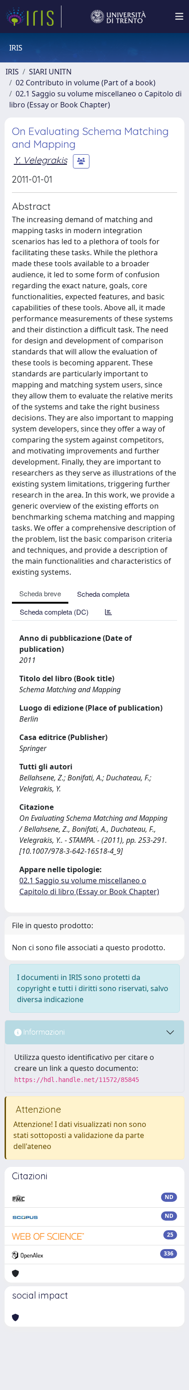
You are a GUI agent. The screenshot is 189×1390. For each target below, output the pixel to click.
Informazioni (43, 1032)
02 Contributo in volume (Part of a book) (86, 83)
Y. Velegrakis (40, 160)
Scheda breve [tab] (40, 593)
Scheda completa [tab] (103, 594)
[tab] (108, 612)
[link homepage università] (118, 17)
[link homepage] (33, 17)
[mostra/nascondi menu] (179, 16)
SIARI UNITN (50, 72)
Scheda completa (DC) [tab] (54, 612)
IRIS (12, 72)
